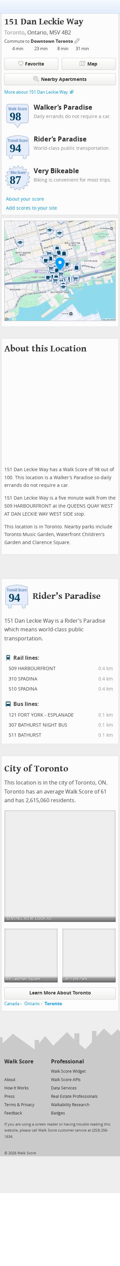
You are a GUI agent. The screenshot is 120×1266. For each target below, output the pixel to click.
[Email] (29, 1071)
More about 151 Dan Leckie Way (36, 92)
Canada (11, 1003)
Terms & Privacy (19, 1104)
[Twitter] (8, 1071)
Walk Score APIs (66, 1079)
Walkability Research (70, 1104)
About (9, 1079)
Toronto (14, 32)
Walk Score (18, 1061)
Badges (58, 1113)
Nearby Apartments (64, 79)
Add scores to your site (31, 208)
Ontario (32, 1003)
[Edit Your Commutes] (77, 40)
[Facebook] (18, 1071)
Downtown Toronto (52, 41)
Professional (67, 1061)
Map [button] (92, 64)
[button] (60, 264)
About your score (25, 199)
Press (9, 1096)
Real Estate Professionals (74, 1096)
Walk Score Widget (68, 1071)
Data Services (64, 1088)
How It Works (16, 1088)
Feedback (13, 1113)
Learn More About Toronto (60, 993)
